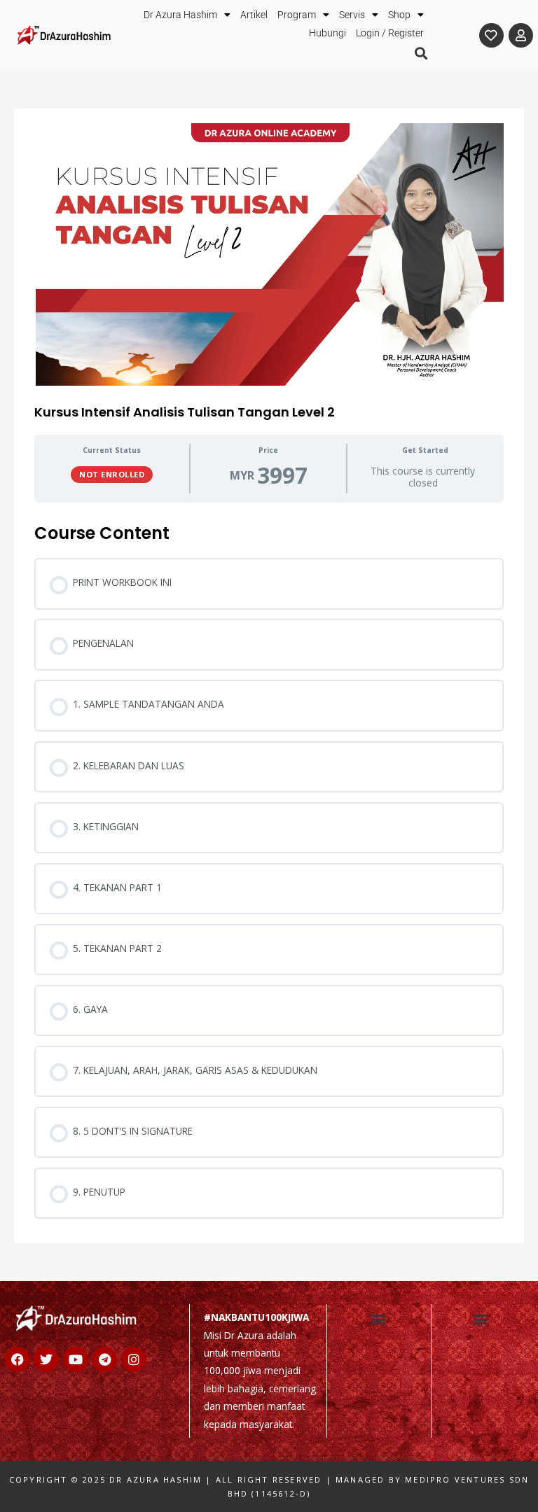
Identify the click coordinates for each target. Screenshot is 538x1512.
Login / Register (390, 32)
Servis (352, 14)
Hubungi (327, 32)
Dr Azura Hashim (180, 14)
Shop (399, 14)
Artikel (254, 14)
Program (296, 14)
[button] (420, 53)
